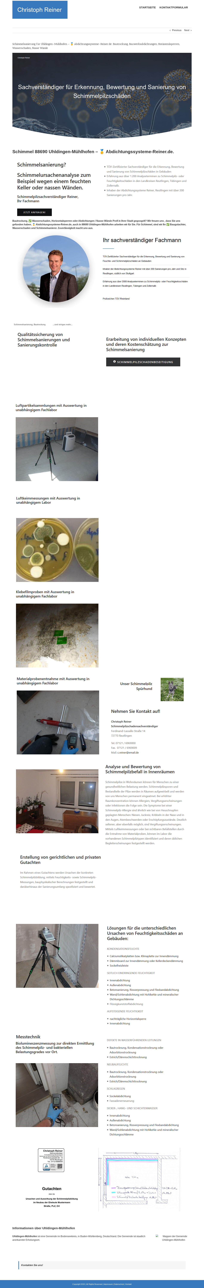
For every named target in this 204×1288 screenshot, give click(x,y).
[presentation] (49, 322)
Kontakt (128, 1284)
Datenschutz (119, 1284)
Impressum (108, 1284)
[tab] (29, 324)
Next (186, 30)
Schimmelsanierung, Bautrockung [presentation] (30, 324)
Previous (176, 30)
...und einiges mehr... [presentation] (62, 324)
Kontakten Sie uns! (32, 1265)
